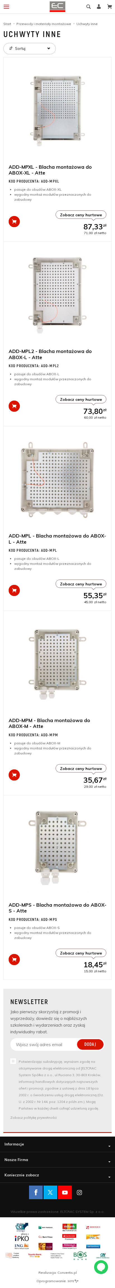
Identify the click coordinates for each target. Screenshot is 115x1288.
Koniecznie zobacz (21, 1175)
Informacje (14, 1144)
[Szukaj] (88, 6)
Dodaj (90, 1044)
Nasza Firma (16, 1159)
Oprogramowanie (52, 1281)
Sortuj (19, 48)
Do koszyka (14, 221)
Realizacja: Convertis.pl (58, 1272)
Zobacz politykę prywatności (33, 1117)
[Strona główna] (57, 6)
